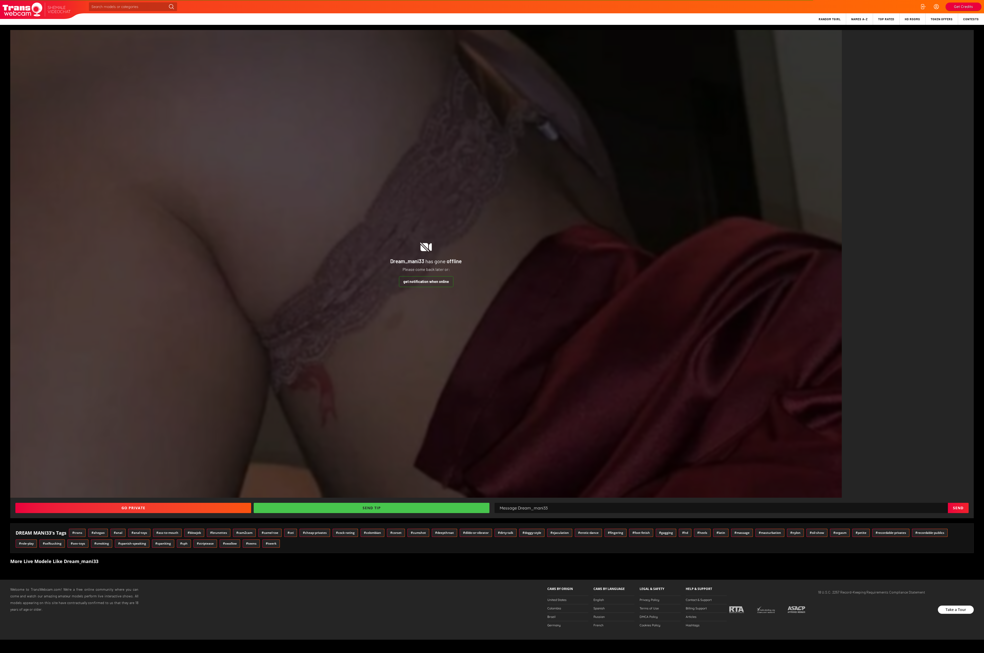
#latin (720, 532)
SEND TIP (372, 507)
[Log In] (923, 6)
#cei (291, 532)
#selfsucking (52, 543)
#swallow (230, 543)
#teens (251, 543)
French (598, 625)
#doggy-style (531, 532)
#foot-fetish (641, 532)
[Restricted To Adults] (736, 609)
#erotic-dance (588, 532)
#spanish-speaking (132, 543)
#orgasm (839, 532)
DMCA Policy (649, 616)
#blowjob (194, 532)
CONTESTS (971, 19)
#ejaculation (559, 532)
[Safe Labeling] (766, 609)
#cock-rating (345, 532)
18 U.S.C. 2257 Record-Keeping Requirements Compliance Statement (871, 592)
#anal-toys (139, 532)
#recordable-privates (891, 532)
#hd (685, 532)
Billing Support (696, 608)
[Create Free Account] (936, 6)
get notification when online (426, 281)
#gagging (666, 532)
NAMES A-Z (859, 19)
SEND (958, 507)
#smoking (101, 543)
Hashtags (693, 625)
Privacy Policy (649, 599)
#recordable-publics (929, 532)
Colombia (554, 608)
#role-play (26, 543)
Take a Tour (956, 609)
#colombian (372, 532)
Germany (554, 625)
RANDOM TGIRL (830, 19)
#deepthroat (444, 532)
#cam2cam (244, 532)
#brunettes (218, 532)
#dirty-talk (505, 532)
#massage (742, 532)
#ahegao (98, 532)
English (598, 599)
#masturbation (770, 532)
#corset (396, 532)
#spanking (163, 543)
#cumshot (418, 532)
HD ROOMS (912, 19)
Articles (691, 616)
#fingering (615, 532)
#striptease (205, 543)
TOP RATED (886, 19)
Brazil (551, 616)
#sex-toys (78, 543)
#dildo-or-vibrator (476, 532)
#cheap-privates (315, 532)
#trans (77, 532)
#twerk (271, 543)
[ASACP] (796, 609)
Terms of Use (649, 608)
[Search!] (171, 6)
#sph (184, 543)
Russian (599, 616)
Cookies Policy (650, 625)
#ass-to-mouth (167, 532)
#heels (702, 532)
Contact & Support (699, 599)
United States (557, 599)
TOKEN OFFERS (942, 19)
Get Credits (963, 6)
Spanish (599, 608)
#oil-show (817, 532)
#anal (118, 532)
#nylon (795, 532)
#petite (861, 532)
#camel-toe (270, 532)
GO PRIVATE (133, 507)
